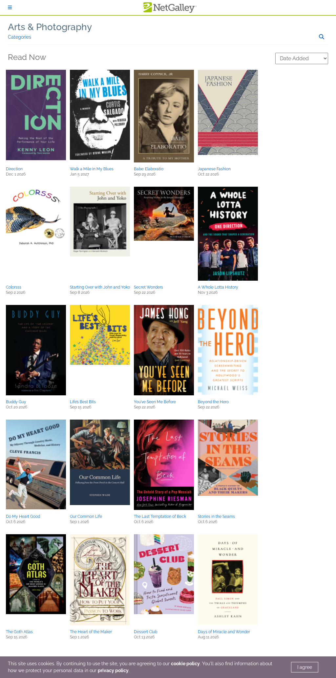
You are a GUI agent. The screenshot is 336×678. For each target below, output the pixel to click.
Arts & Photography (50, 27)
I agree (304, 667)
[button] (36, 115)
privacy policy (113, 670)
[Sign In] (10, 7)
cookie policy (185, 663)
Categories (19, 37)
